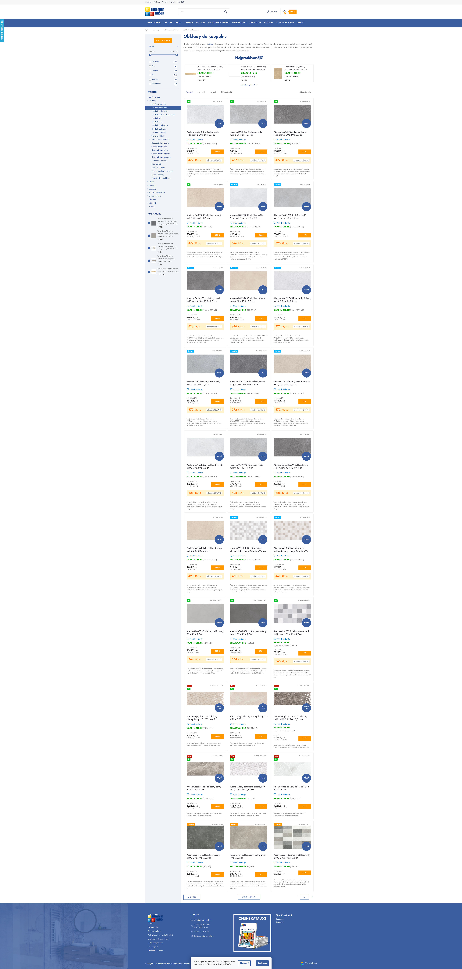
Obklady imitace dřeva (159, 150)
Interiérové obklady (158, 104)
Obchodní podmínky (155, 951)
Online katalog (153, 927)
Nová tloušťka (164, 84)
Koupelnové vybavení (157, 192)
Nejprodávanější (226, 92)
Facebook (279, 919)
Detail (217, 152)
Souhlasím (262, 963)
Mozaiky (152, 185)
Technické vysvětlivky (155, 943)
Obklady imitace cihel (159, 147)
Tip (164, 75)
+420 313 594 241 (202, 932)
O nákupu (156, 2)
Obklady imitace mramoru (161, 157)
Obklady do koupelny (160, 108)
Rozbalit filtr (162, 40)
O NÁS (164, 2)
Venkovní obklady (157, 136)
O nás (150, 924)
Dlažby (151, 182)
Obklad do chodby (159, 133)
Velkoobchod (152, 920)
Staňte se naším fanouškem (203, 936)
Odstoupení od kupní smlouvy (158, 939)
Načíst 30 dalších (249, 897)
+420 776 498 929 (202, 925)
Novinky (172, 2)
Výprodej (164, 79)
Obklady (152, 101)
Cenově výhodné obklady (160, 178)
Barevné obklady (157, 175)
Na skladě (164, 62)
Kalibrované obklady (159, 161)
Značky (151, 207)
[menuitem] (153, 23)
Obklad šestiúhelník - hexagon (162, 171)
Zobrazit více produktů (247, 85)
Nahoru (193, 897)
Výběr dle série (154, 97)
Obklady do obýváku (160, 125)
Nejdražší (213, 92)
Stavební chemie (155, 196)
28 (312, 897)
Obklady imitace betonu (160, 143)
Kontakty (148, 2)
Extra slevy (153, 199)
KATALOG (181, 2)
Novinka (164, 71)
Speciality (152, 189)
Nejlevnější (201, 92)
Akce (164, 66)
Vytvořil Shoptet (311, 963)
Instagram (279, 922)
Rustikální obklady (158, 168)
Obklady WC (157, 118)
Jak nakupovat (153, 947)
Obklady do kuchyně (159, 111)
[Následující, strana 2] (304, 897)
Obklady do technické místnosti (163, 115)
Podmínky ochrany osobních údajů (160, 935)
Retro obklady (156, 164)
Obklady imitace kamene (160, 154)
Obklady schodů (158, 122)
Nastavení (244, 963)
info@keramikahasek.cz (202, 920)
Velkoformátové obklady (160, 140)
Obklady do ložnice (159, 129)
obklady (211, 44)
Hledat (225, 11)
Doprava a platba (154, 931)
